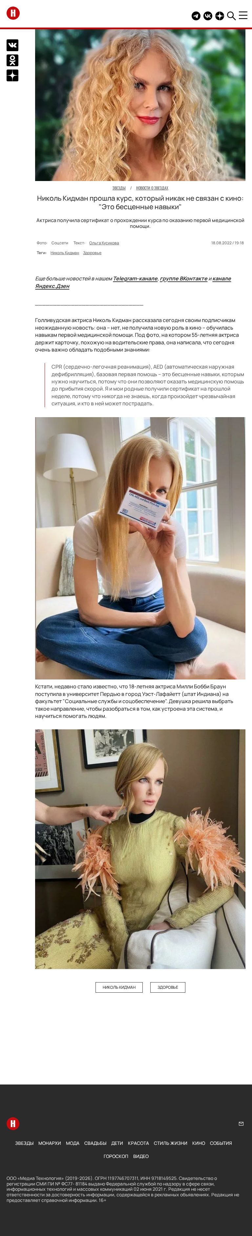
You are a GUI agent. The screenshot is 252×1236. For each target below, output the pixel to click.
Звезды (24, 1143)
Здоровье (92, 252)
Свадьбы (95, 1143)
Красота (138, 1143)
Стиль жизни (170, 1143)
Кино (198, 1143)
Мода (72, 1143)
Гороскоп (116, 1156)
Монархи (49, 1143)
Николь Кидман (65, 252)
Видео (141, 1156)
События (221, 1143)
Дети (117, 1143)
